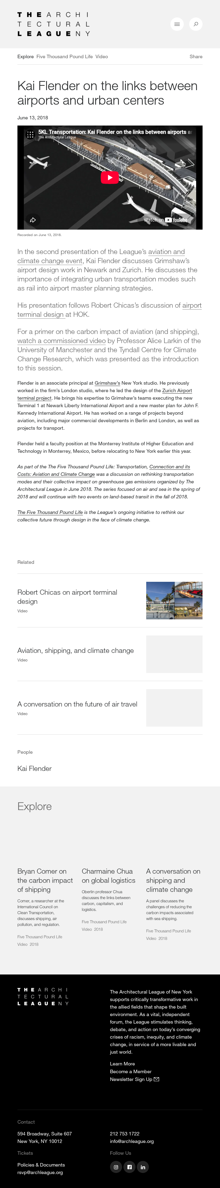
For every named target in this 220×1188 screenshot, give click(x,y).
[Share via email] (161, 57)
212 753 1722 (125, 1133)
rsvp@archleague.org (40, 1172)
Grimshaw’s (107, 383)
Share (196, 56)
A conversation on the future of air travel (77, 703)
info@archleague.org (132, 1141)
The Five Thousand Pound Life (50, 512)
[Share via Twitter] (173, 57)
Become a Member (131, 1071)
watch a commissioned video (61, 340)
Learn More (122, 1063)
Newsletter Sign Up (132, 1079)
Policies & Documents (41, 1165)
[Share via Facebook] (181, 57)
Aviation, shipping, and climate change (75, 650)
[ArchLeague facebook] (130, 1167)
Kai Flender (34, 768)
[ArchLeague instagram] (116, 1167)
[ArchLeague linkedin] (143, 1167)
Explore (25, 56)
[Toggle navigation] (177, 24)
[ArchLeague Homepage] (53, 24)
